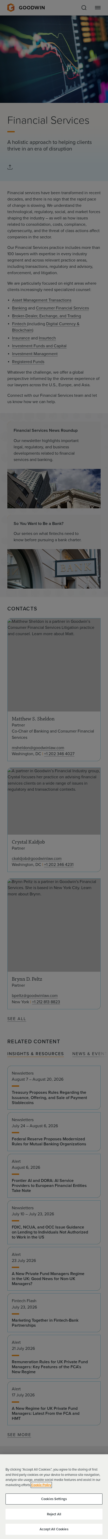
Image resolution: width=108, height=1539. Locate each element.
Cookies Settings (54, 1498)
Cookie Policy (41, 1484)
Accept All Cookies (54, 1529)
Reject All (54, 1514)
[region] (54, 1496)
